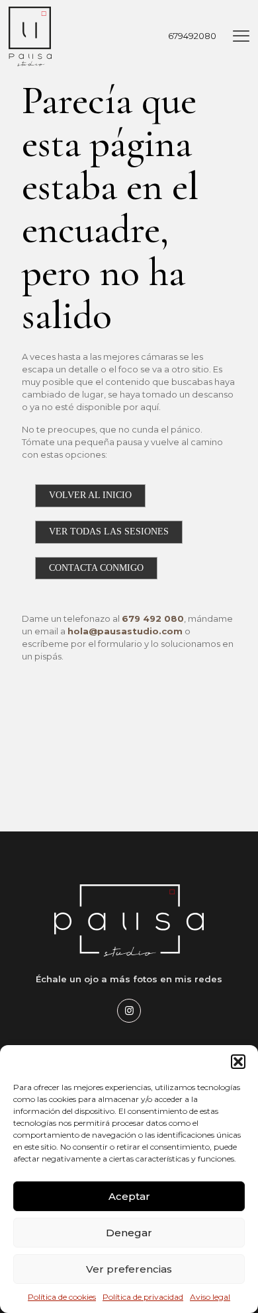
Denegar (129, 1232)
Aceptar (129, 1196)
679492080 (192, 35)
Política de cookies (62, 1297)
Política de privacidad (143, 1297)
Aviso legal (210, 1297)
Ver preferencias (129, 1269)
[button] (238, 1061)
